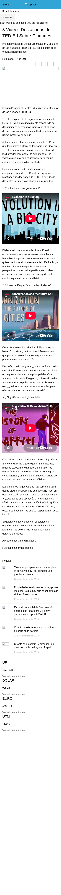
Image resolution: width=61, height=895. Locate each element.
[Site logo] (31, 4)
